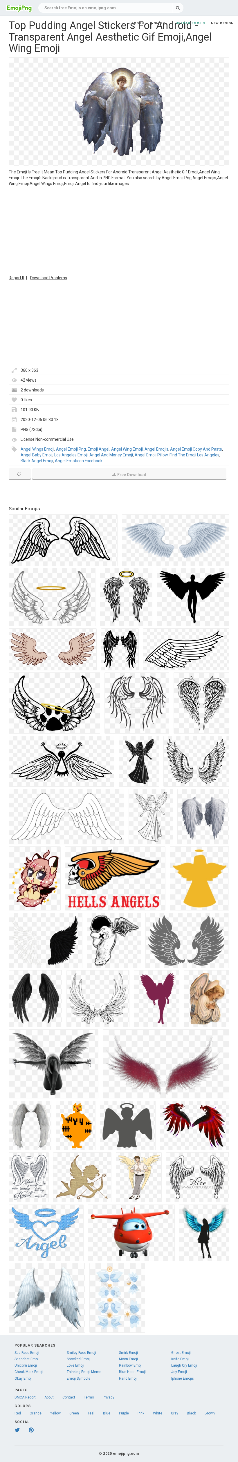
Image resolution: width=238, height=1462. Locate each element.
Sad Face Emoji (27, 1353)
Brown (210, 1413)
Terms (89, 1397)
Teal (91, 1413)
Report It (16, 277)
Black (191, 1413)
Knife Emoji (180, 1359)
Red (18, 1413)
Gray (174, 1413)
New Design (222, 23)
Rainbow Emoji (131, 1365)
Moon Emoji (128, 1359)
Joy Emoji (179, 1372)
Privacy (108, 1397)
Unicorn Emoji (26, 1365)
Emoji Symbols (78, 1378)
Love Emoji (75, 1365)
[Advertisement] (119, 230)
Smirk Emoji (128, 1353)
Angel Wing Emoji (127, 449)
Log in (138, 23)
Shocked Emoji (79, 1359)
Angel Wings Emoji (37, 449)
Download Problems (48, 277)
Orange (36, 1413)
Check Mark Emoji (29, 1372)
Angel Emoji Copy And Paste (196, 449)
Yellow (55, 1413)
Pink (141, 1413)
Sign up (157, 23)
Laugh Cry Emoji (184, 1365)
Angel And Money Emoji (111, 455)
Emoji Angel (98, 449)
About (49, 1397)
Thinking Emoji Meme (84, 1372)
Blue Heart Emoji (132, 1372)
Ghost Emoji (181, 1353)
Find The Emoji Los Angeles (194, 455)
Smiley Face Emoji (81, 1353)
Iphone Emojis (182, 1378)
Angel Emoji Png (71, 449)
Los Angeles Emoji (71, 455)
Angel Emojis (156, 449)
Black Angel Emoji (37, 460)
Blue (106, 1413)
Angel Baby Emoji (37, 455)
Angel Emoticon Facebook (78, 460)
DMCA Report (25, 1397)
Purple (124, 1413)
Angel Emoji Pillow (151, 455)
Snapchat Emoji (27, 1359)
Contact (68, 1397)
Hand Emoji (128, 1378)
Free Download (131, 474)
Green (74, 1413)
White (157, 1413)
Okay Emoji (24, 1378)
